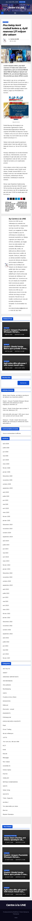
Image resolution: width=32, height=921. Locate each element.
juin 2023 (5, 597)
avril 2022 (6, 654)
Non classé (6, 761)
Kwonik (5, 753)
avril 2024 (6, 557)
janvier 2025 (6, 520)
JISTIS (5, 737)
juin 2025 (5, 500)
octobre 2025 (7, 484)
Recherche (6, 377)
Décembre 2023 (7, 573)
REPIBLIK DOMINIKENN (10, 782)
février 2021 (6, 658)
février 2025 (6, 516)
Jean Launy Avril (20, 367)
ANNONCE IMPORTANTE (11, 677)
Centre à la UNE (16, 7)
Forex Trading (7, 729)
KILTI (4, 745)
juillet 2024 (6, 545)
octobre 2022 (7, 629)
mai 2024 (5, 553)
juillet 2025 (6, 496)
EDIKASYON (6, 701)
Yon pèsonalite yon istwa (10, 806)
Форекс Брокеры (8, 814)
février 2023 (6, 613)
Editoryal (5, 705)
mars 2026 (6, 464)
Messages (6, 757)
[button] (27, 13)
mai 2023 (5, 601)
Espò (4, 725)
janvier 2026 (6, 472)
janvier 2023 (6, 617)
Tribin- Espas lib (8, 798)
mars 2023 (6, 609)
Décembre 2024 (8, 524)
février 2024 (6, 565)
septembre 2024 (8, 536)
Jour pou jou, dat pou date (11, 741)
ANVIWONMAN (7, 681)
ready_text (6, 778)
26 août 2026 (9, 877)
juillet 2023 (6, 593)
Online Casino (7, 770)
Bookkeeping (7, 689)
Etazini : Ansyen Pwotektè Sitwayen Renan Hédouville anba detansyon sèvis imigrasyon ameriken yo (16, 402)
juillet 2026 (6, 447)
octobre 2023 (7, 581)
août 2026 (6, 443)
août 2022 (6, 638)
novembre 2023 (7, 577)
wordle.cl (5, 802)
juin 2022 (5, 646)
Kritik (4, 749)
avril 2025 (6, 508)
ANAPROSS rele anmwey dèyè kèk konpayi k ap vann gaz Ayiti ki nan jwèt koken (21, 205)
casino (5, 693)
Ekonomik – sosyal (8, 709)
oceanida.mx (6, 766)
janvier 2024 (6, 569)
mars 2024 (6, 561)
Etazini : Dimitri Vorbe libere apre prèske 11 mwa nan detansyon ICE (15, 348)
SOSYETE (6, 794)
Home (16, 917)
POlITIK (5, 774)
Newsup (25, 912)
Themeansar (16, 914)
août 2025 (6, 492)
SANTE (5, 786)
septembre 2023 (8, 585)
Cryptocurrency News (9, 697)
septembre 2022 (8, 634)
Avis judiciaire (7, 685)
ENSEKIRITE (6, 713)
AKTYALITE (5, 22)
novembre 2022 (7, 625)
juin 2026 (5, 451)
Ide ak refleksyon (8, 733)
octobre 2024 (7, 532)
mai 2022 (5, 650)
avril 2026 (6, 460)
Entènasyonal (7, 717)
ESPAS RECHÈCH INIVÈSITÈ (12, 721)
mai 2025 (5, 504)
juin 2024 (5, 549)
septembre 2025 (8, 488)
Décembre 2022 (7, 621)
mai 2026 (5, 456)
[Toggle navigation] (15, 13)
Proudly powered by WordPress (11, 912)
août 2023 (6, 589)
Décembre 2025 (7, 476)
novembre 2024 (8, 528)
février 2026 (6, 468)
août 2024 (6, 540)
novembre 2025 (7, 480)
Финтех (5, 810)
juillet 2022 (6, 642)
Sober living (6, 790)
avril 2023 (6, 605)
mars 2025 (6, 512)
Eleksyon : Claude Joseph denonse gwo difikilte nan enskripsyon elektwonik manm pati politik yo (15, 421)
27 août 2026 (9, 842)
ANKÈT (5, 673)
